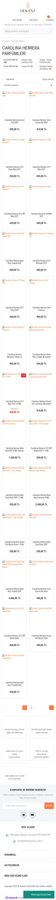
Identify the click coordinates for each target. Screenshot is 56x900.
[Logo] (28, 8)
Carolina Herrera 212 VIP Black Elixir (14, 637)
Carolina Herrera (18, 41)
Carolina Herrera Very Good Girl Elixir (41, 590)
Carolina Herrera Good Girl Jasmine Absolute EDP (41, 402)
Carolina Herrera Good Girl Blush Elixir (41, 637)
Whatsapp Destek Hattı (41, 894)
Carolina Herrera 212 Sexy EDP (14, 308)
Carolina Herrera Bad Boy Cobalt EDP (14, 261)
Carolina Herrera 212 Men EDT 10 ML (14, 402)
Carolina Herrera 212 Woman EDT (41, 261)
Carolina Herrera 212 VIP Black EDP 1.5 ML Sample (41, 449)
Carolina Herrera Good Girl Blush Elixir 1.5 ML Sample (14, 543)
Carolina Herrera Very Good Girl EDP (41, 121)
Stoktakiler (10, 79)
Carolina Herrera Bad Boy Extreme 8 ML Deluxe (41, 496)
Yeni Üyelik (17, 20)
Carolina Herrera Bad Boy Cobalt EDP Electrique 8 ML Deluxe (14, 590)
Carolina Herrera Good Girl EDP (14, 121)
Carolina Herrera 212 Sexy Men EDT (14, 168)
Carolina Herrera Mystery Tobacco (14, 355)
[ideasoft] (11, 897)
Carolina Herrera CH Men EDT (41, 215)
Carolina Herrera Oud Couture (42, 308)
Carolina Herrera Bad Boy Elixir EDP (41, 543)
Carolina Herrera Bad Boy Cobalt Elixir (14, 683)
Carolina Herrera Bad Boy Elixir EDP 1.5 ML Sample (14, 496)
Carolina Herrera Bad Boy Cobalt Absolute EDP (42, 355)
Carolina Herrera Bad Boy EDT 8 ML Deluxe (15, 449)
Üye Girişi (33, 20)
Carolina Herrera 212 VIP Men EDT (14, 215)
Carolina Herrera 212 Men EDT (41, 168)
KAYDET (49, 805)
